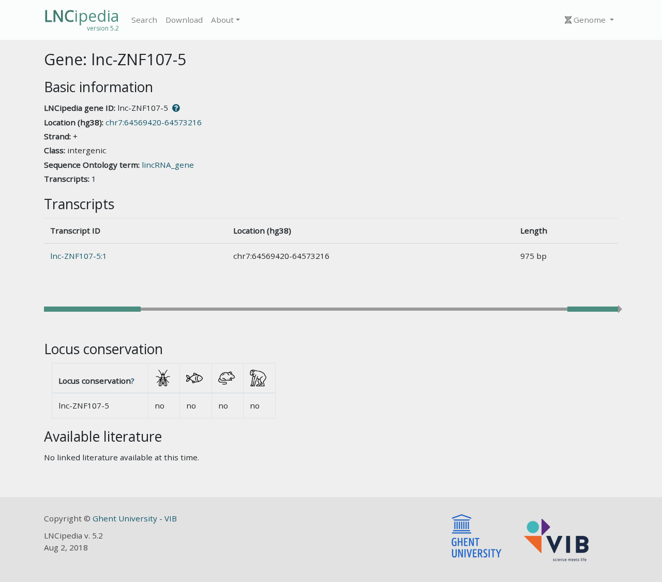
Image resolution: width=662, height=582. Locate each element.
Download (184, 19)
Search (144, 19)
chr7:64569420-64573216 (154, 122)
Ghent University (126, 518)
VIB (170, 518)
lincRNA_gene (168, 164)
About (222, 19)
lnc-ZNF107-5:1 (78, 256)
